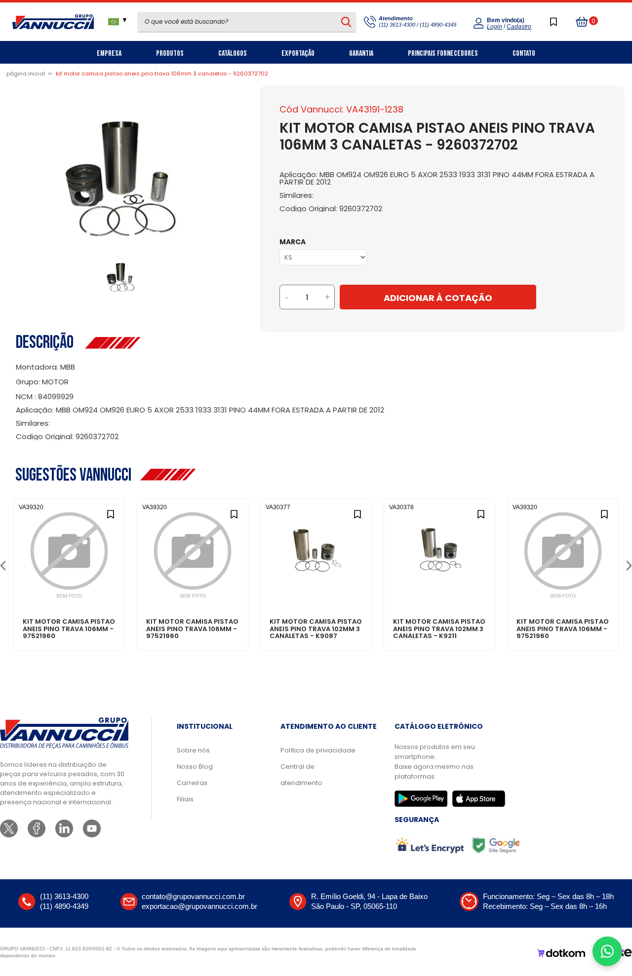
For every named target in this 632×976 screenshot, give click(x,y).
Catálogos (232, 53)
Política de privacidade (318, 750)
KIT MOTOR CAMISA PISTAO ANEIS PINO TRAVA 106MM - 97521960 (69, 628)
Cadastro (519, 26)
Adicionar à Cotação (438, 298)
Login (494, 26)
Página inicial (25, 73)
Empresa (109, 53)
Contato (524, 53)
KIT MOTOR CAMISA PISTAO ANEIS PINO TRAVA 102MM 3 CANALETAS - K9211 (439, 628)
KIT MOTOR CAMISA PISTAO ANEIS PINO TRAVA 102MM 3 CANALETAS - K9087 (316, 628)
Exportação (298, 53)
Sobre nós (193, 750)
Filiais (185, 799)
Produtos (170, 53)
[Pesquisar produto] (345, 22)
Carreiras (192, 783)
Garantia (361, 53)
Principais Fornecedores (443, 53)
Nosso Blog (195, 766)
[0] (582, 21)
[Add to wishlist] (110, 513)
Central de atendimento (301, 775)
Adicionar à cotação (69, 588)
